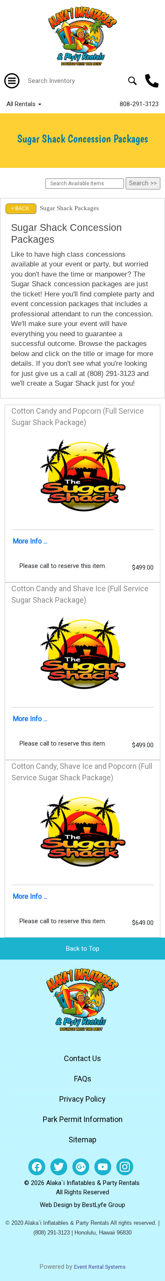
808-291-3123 (139, 104)
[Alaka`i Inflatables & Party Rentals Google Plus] (80, 1166)
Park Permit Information (83, 1119)
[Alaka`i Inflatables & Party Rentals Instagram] (124, 1166)
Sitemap (82, 1139)
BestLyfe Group (103, 1205)
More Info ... (30, 541)
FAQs (82, 1078)
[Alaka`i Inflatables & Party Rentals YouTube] (102, 1166)
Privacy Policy (82, 1098)
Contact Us (82, 1058)
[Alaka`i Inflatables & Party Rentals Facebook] (36, 1166)
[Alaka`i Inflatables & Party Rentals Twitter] (58, 1166)
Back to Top (82, 948)
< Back (20, 208)
